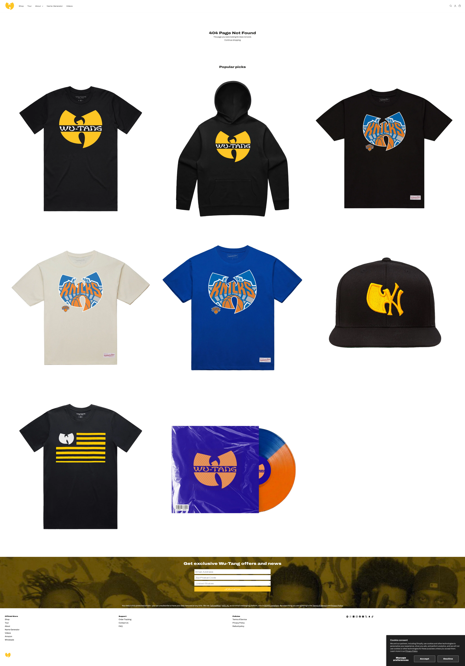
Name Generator (55, 6)
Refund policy (238, 626)
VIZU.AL (225, 606)
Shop (21, 6)
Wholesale (9, 640)
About (38, 6)
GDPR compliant (271, 606)
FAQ (121, 626)
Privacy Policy (411, 651)
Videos (69, 6)
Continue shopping (232, 40)
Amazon (8, 636)
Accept (424, 659)
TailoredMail (215, 606)
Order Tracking (125, 619)
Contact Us (123, 623)
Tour (29, 6)
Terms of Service (320, 606)
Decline (448, 659)
